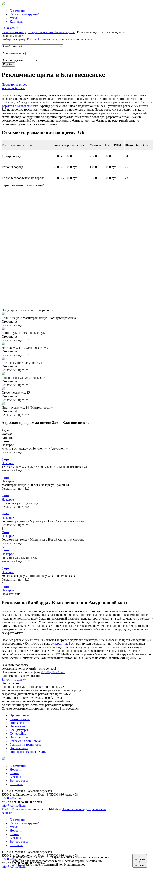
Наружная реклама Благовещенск (51, 32)
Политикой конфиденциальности (65, 864)
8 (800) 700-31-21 (53, 672)
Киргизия (72, 39)
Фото (5, 459)
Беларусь (86, 39)
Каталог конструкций (25, 14)
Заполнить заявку (14, 679)
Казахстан (58, 39)
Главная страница (14, 32)
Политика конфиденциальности (84, 809)
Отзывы (15, 776)
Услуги (14, 18)
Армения (43, 39)
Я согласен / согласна (139, 861)
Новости (16, 769)
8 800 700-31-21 (12, 28)
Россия (32, 39)
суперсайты (59, 643)
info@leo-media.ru (14, 805)
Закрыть (7, 812)
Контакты (16, 21)
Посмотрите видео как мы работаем (14, 86)
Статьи (14, 773)
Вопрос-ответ (19, 780)
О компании (18, 10)
